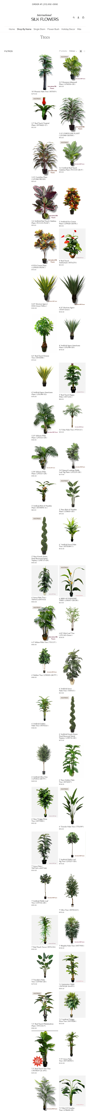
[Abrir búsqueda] (73, 17)
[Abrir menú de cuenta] (78, 17)
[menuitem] (79, 29)
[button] (73, 51)
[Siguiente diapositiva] (84, 890)
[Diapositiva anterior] (60, 890)
